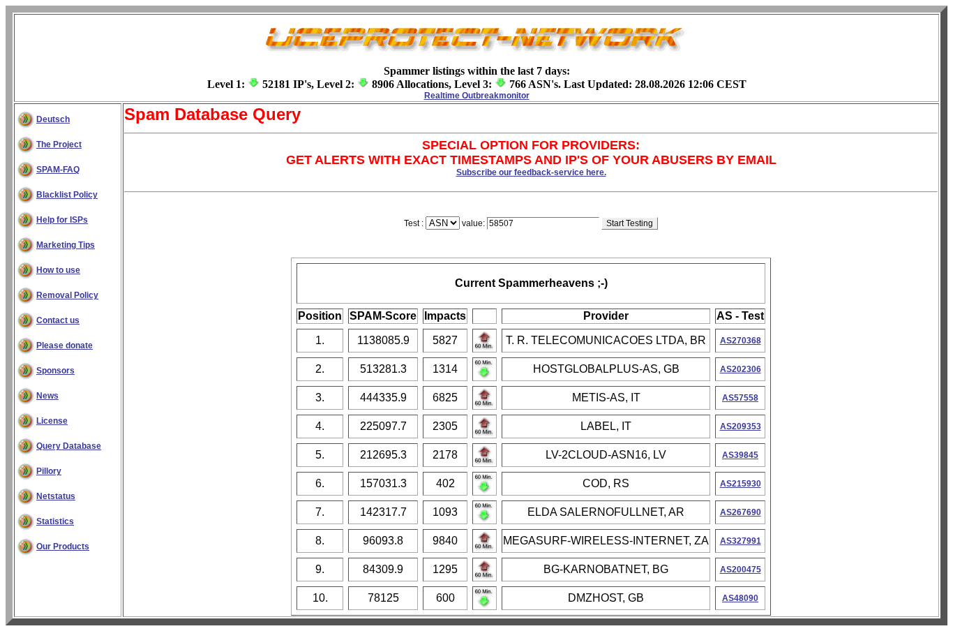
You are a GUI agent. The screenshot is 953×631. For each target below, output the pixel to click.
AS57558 (740, 398)
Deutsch (53, 119)
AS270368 (740, 341)
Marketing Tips (65, 245)
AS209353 (740, 426)
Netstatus (55, 496)
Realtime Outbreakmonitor (477, 96)
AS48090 (740, 598)
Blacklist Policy (67, 195)
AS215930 (740, 484)
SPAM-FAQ (58, 170)
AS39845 (740, 455)
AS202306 (740, 369)
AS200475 (740, 569)
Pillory (48, 471)
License (52, 421)
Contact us (58, 320)
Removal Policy (67, 295)
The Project (59, 144)
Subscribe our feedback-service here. (531, 172)
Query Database (68, 446)
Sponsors (55, 371)
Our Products (62, 546)
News (47, 396)
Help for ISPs (62, 220)
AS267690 (740, 512)
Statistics (55, 521)
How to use (58, 270)
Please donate (64, 345)
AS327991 (740, 541)
